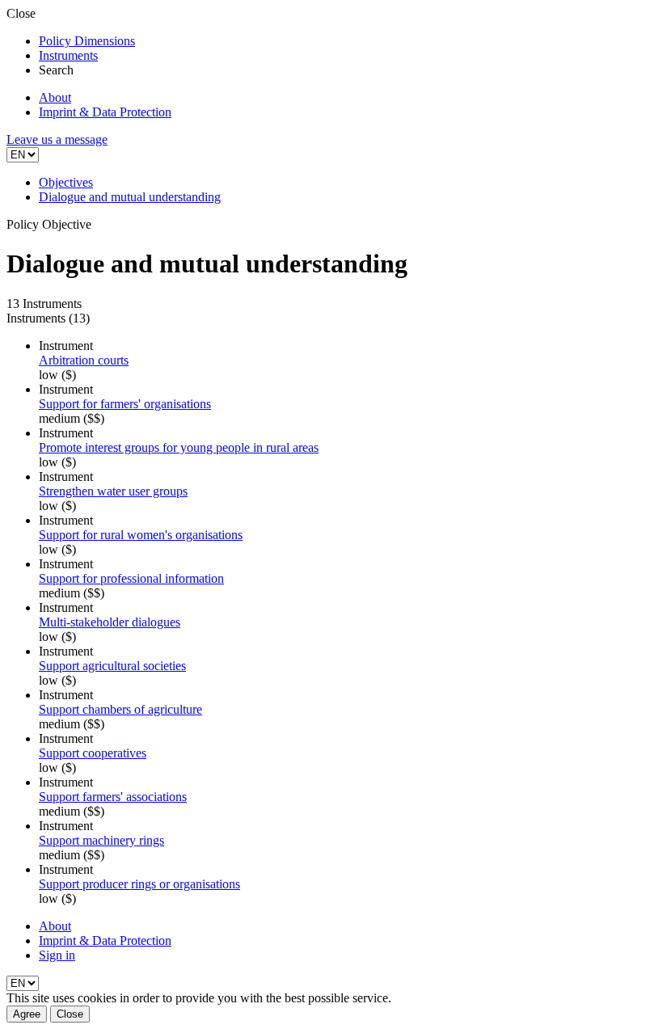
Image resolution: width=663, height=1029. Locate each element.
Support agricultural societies (112, 666)
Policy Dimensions (87, 41)
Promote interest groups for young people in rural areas (179, 447)
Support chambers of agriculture (120, 709)
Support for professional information (131, 578)
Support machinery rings (101, 840)
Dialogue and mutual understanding (130, 197)
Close (70, 1014)
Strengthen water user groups (113, 491)
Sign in (57, 955)
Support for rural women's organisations (141, 535)
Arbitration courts (84, 360)
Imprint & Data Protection (105, 112)
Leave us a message (57, 139)
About (55, 97)
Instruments (68, 55)
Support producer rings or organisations (139, 884)
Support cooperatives (92, 753)
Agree (26, 1014)
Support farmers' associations (113, 796)
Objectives (66, 182)
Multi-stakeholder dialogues (109, 622)
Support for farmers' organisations (125, 404)
